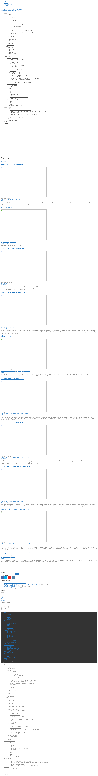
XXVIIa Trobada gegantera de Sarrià (14, 292)
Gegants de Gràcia (15, 10)
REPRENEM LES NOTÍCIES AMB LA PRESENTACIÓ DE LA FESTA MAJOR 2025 (22, 584)
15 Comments (4, 328)
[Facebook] (2, 577)
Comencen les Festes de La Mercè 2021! (15, 466)
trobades (12, 327)
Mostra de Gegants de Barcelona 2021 (15, 509)
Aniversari (6, 161)
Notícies (12, 199)
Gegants (8, 199)
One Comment (4, 200)
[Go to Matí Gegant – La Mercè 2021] (24, 455)
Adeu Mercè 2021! (7, 336)
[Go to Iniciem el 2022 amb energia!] (24, 197)
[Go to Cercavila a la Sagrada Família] (24, 281)
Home (2, 161)
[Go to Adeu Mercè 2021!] (24, 368)
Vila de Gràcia (18, 199)
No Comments (4, 243)
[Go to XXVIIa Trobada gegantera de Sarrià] (24, 324)
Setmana (3, 600)
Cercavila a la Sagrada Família (12, 248)
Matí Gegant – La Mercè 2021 (12, 422)
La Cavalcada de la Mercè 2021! (12, 379)
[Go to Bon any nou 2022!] (24, 239)
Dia (1, 601)
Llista (2, 599)
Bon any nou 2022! (8, 207)
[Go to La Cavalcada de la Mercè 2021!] (24, 411)
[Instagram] (13, 577)
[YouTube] (9, 577)
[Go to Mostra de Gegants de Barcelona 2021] (24, 541)
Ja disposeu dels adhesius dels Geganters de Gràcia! (20, 553)
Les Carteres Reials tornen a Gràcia (12, 586)
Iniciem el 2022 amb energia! (12, 164)
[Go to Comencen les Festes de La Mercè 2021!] (24, 498)
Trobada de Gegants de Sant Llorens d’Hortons (15, 583)
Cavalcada (3, 371)
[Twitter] (5, 577)
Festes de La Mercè (10, 371)
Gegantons (18, 371)
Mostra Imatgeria (25, 457)
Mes (2, 597)
